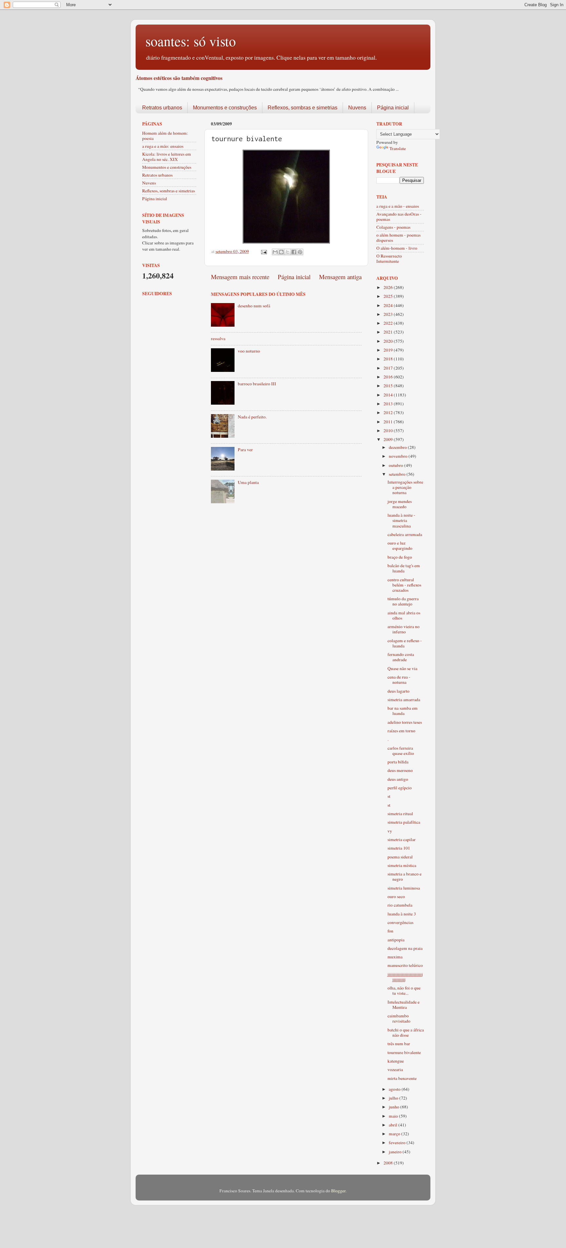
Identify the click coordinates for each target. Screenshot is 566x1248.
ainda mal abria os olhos (403, 615)
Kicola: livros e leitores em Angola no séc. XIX (166, 156)
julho (394, 1098)
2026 (389, 287)
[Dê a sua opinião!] (281, 252)
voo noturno (249, 351)
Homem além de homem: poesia (165, 135)
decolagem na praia (405, 948)
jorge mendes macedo (399, 503)
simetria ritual (400, 813)
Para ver (245, 449)
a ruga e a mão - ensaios (397, 206)
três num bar (398, 1043)
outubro (396, 465)
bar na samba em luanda (402, 710)
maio (394, 1116)
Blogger (338, 1191)
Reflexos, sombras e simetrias (302, 107)
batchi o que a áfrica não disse (405, 1032)
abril (393, 1125)
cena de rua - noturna (398, 679)
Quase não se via (402, 668)
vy (389, 831)
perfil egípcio (399, 788)
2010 (389, 430)
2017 (389, 368)
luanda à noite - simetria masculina (401, 520)
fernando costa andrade (400, 656)
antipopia (396, 940)
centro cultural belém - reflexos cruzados (404, 585)
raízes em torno (401, 731)
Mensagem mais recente (240, 277)
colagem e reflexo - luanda (404, 643)
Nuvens (357, 107)
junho (394, 1107)
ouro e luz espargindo (399, 545)
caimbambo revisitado (398, 1018)
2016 (389, 377)
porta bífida (397, 762)
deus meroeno (400, 770)
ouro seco (396, 896)
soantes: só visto (190, 41)
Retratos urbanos (162, 107)
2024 (389, 305)
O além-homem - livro (396, 248)
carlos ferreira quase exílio (400, 750)
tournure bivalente (404, 1052)
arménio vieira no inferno (403, 629)
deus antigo (397, 779)
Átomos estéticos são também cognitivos (179, 78)
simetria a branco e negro (404, 876)
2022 (389, 323)
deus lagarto (398, 691)
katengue (395, 1061)
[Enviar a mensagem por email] (275, 252)
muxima (395, 957)
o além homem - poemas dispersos (398, 237)
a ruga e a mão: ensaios (162, 146)
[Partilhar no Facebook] (294, 252)
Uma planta (248, 482)
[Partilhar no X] (287, 252)
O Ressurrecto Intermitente (389, 258)
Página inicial (393, 107)
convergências (400, 922)
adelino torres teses (404, 722)
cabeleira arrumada (404, 534)
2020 (389, 341)
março (395, 1134)
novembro (398, 456)
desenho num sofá (254, 306)
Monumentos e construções (225, 107)
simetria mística (401, 865)
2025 (389, 296)
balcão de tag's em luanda (403, 568)
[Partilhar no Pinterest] (300, 252)
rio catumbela (399, 905)
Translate (397, 148)
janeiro (396, 1152)
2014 (389, 395)
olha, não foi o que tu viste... (404, 990)
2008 (389, 1163)
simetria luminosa (403, 888)
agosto (395, 1089)
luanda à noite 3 (401, 914)
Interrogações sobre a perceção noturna (405, 487)
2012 (389, 412)
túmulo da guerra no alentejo (403, 601)
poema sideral (400, 857)
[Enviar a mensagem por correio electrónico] (263, 251)
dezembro (398, 447)
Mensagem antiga (340, 277)
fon (390, 931)
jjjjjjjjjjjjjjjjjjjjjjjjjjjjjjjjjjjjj (405, 976)
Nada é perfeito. (252, 417)
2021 (389, 332)
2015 (389, 386)
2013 (389, 404)
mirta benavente (402, 1078)
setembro (397, 474)
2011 (389, 422)
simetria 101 (398, 848)
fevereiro (397, 1142)
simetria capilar (401, 839)
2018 (389, 359)
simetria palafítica (403, 822)
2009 (389, 439)
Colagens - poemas (393, 227)
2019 (389, 350)
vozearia (395, 1069)
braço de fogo (399, 557)
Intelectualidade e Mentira (403, 1004)
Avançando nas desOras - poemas (399, 216)
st (388, 796)
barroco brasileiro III (257, 384)
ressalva (218, 338)
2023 (389, 314)
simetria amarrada (403, 699)
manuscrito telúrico (405, 965)
